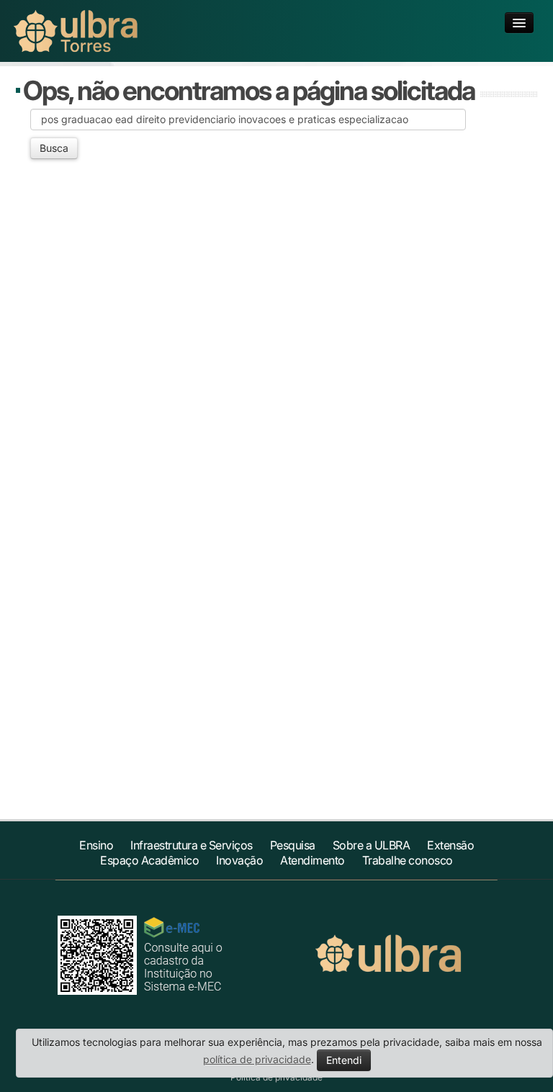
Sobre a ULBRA (371, 845)
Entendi (343, 1060)
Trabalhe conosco (407, 860)
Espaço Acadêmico (149, 860)
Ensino (96, 845)
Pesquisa (292, 845)
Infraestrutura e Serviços (191, 845)
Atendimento (312, 860)
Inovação (239, 860)
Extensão (450, 845)
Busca (54, 148)
